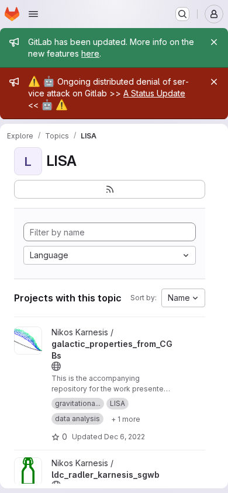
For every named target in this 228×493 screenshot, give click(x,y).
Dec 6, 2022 (124, 436)
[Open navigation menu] (33, 14)
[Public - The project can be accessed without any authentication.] (56, 366)
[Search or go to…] (182, 14)
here (90, 53)
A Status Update (154, 93)
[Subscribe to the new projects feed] (109, 189)
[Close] (214, 42)
